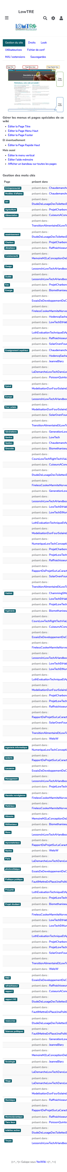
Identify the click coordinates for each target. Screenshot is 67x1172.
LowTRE (26, 11)
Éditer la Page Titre (19, 126)
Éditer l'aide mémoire (20, 159)
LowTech (54, 437)
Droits (32, 42)
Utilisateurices (13, 50)
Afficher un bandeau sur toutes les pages (32, 164)
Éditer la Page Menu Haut (23, 131)
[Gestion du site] (53, 18)
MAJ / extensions (15, 57)
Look (44, 42)
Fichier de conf (36, 50)
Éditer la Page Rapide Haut (24, 145)
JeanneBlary (56, 361)
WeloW (53, 738)
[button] (61, 18)
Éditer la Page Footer (20, 135)
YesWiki (41, 1162)
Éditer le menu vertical (21, 155)
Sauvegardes (38, 57)
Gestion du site (14, 42)
